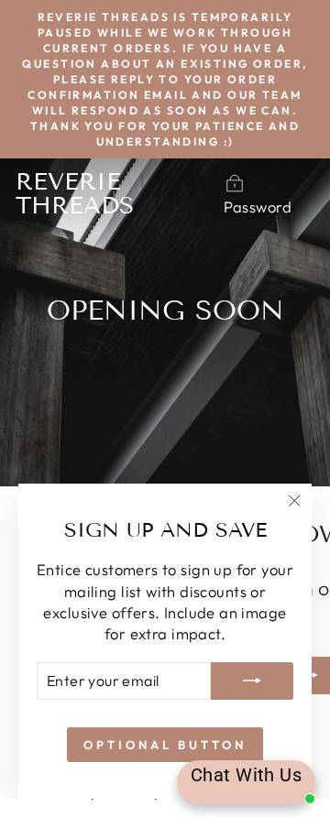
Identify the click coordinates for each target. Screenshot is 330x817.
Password (258, 206)
